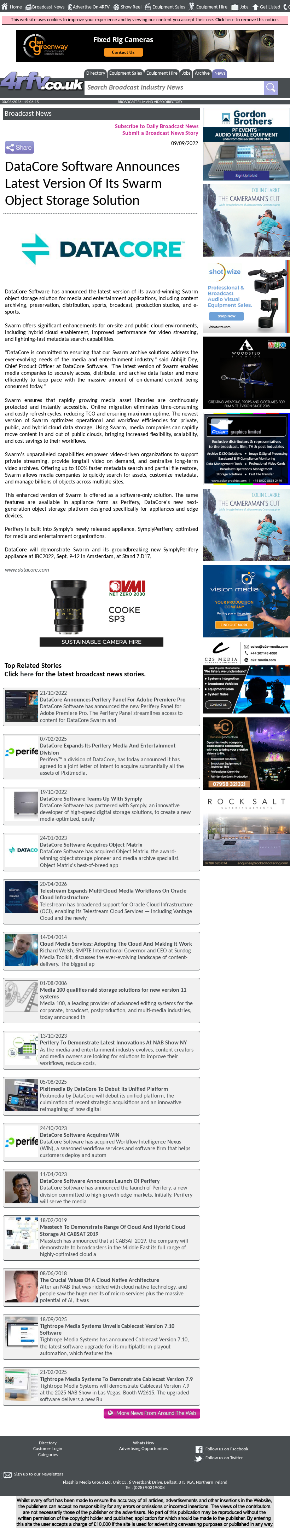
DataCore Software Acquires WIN (80, 1135)
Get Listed (270, 7)
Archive (202, 73)
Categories (48, 1455)
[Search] (271, 88)
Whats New (143, 1443)
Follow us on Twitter (224, 1458)
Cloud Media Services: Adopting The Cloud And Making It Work (116, 944)
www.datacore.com (27, 570)
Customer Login (47, 1449)
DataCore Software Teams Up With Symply (91, 799)
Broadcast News (48, 7)
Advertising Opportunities (143, 1449)
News (219, 73)
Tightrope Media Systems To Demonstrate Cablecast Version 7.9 (116, 1379)
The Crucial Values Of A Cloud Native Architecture (99, 1280)
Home (16, 7)
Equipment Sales (168, 7)
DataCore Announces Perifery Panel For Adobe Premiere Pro (113, 700)
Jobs (244, 7)
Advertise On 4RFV (91, 7)
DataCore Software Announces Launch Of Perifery (100, 1181)
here (229, 20)
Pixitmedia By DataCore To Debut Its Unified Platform (104, 1089)
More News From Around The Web (156, 1413)
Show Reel (131, 7)
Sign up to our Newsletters (38, 1474)
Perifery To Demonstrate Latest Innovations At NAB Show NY (113, 1043)
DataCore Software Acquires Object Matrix (91, 845)
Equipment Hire (211, 7)
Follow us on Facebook (226, 1449)
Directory (95, 73)
